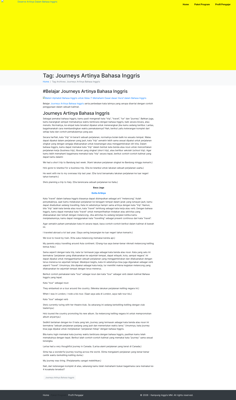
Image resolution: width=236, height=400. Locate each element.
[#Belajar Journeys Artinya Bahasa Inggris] (94, 97)
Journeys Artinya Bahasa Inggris (67, 103)
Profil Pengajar (223, 4)
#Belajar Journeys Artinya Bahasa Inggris (85, 91)
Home (186, 4)
